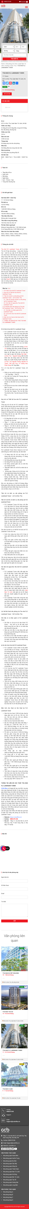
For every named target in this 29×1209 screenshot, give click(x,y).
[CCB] (3, 5)
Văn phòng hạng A (8, 1192)
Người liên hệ (5, 877)
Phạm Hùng (7, 365)
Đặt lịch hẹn (7, 93)
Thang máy (4, 141)
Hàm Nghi (24, 354)
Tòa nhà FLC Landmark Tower (10, 249)
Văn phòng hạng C (8, 1197)
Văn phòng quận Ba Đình (9, 1161)
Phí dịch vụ (4, 202)
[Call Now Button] (4, 848)
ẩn (9, 288)
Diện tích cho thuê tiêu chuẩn (10, 231)
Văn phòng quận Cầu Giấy (10, 1163)
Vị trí (2, 121)
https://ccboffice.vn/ (16, 817)
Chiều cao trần (5, 132)
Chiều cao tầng (5, 125)
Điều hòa (4, 145)
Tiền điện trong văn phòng (9, 220)
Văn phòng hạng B (8, 1194)
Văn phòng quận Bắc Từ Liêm (11, 1177)
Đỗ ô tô (3, 207)
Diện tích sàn (5, 136)
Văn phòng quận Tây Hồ (9, 1180)
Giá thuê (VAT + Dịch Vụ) (8, 198)
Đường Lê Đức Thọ (10, 65)
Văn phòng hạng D (8, 1200)
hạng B (8, 279)
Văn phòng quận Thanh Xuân (11, 1169)
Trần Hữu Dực (13, 363)
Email (2, 893)
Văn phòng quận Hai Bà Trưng (11, 1158)
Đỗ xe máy (4, 211)
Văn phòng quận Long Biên (10, 1185)
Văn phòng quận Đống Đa (10, 1166)
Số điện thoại (5, 885)
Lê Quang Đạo (23, 363)
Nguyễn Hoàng (17, 356)
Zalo (7, 848)
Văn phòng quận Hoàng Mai (10, 1182)
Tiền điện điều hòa (6, 216)
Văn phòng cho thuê (11, 64)
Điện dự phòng (5, 150)
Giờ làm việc (4, 155)
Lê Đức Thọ (7, 356)
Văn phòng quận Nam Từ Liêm (11, 1171)
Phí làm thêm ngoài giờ (8, 225)
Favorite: (23, 2)
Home (3, 64)
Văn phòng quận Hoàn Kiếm (10, 1155)
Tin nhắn (3, 901)
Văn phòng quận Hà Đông (10, 1174)
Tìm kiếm (14, 59)
